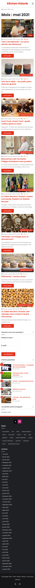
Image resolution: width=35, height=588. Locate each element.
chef (13, 431)
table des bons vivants (13, 444)
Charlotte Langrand (7, 39)
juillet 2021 (5, 476)
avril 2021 (5, 485)
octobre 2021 (6, 468)
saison (4, 444)
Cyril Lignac (11, 434)
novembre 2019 (6, 532)
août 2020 (5, 507)
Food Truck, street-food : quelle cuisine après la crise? (15, 122)
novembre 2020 (7, 499)
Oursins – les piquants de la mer (23, 381)
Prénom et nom (7, 337)
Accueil (4, 9)
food (25, 434)
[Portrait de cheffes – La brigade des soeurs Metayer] (6, 367)
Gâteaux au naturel (19, 389)
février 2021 (5, 490)
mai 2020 (5, 516)
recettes (30, 437)
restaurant (18, 440)
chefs (17, 431)
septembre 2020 (7, 504)
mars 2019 (5, 555)
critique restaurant (26, 431)
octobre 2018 (6, 569)
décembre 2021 (6, 462)
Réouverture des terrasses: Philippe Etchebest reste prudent (16, 160)
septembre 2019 (7, 538)
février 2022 (6, 457)
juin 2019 (5, 546)
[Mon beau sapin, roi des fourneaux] (6, 375)
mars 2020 (5, 521)
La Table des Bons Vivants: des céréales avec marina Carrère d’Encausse (15, 314)
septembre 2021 (7, 471)
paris (30, 434)
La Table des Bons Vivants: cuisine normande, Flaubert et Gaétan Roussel (17, 199)
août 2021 (5, 473)
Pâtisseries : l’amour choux (13, 276)
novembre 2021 (6, 465)
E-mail (4, 345)
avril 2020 (5, 518)
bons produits (5, 431)
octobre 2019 (6, 535)
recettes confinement (7, 440)
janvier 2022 (6, 459)
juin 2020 (5, 513)
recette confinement (21, 437)
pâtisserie (4, 437)
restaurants (26, 440)
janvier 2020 (6, 527)
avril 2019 (5, 552)
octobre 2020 (6, 502)
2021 (9, 9)
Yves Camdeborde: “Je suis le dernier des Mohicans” (15, 43)
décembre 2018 (6, 563)
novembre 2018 (6, 566)
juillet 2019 (5, 544)
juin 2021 (5, 479)
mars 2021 (5, 488)
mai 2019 (5, 549)
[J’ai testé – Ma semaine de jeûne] (6, 399)
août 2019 (5, 541)
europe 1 (19, 434)
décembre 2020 (7, 496)
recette (11, 437)
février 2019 (5, 558)
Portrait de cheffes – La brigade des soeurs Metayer (23, 366)
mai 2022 (5, 454)
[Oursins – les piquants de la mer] (6, 383)
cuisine (4, 434)
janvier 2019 (6, 560)
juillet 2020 (5, 510)
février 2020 (6, 524)
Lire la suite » (8, 55)
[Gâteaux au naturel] (6, 391)
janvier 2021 (5, 493)
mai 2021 (5, 482)
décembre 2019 (6, 530)
